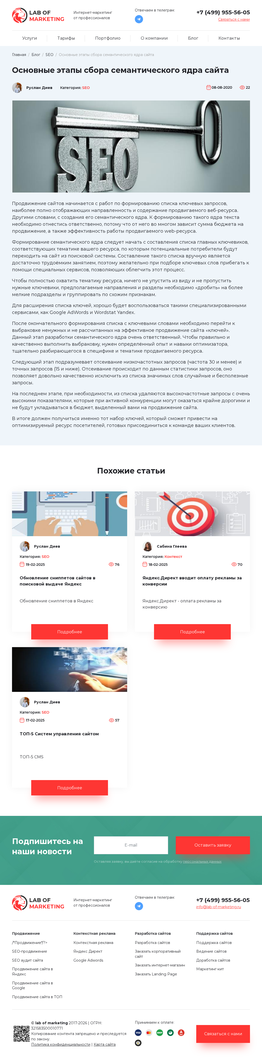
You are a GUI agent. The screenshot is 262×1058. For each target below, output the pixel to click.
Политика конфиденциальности (60, 1044)
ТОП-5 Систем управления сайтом (59, 733)
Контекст (173, 556)
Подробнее (69, 631)
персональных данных (202, 861)
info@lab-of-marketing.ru (218, 907)
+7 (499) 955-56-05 (223, 12)
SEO (86, 87)
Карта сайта (105, 1044)
